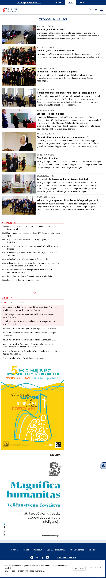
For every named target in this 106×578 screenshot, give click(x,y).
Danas (4, 302)
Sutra (12, 302)
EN (96, 9)
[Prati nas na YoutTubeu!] (47, 557)
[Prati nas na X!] (42, 557)
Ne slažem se (95, 567)
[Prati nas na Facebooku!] (31, 557)
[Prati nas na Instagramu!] (37, 557)
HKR (82, 2)
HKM (58, 2)
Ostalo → (23, 302)
